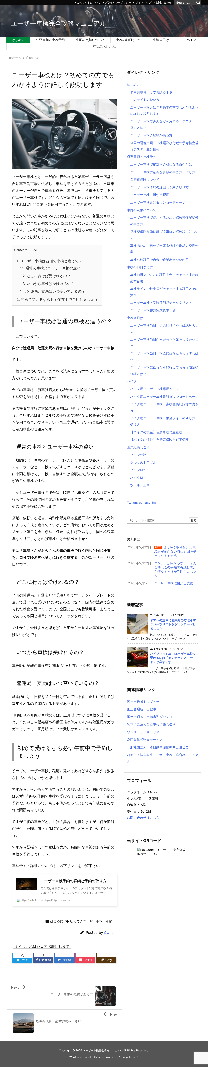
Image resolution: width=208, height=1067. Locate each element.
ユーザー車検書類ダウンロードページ (157, 202)
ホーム (16, 58)
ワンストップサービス (143, 732)
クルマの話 (138, 455)
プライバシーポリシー (118, 2)
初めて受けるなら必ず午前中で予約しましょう (57, 299)
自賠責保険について (144, 179)
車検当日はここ (138, 318)
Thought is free (128, 1057)
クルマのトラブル (143, 462)
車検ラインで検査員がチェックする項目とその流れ (164, 292)
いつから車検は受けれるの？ (47, 283)
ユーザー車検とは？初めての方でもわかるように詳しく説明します (164, 110)
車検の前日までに (140, 267)
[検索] (198, 2)
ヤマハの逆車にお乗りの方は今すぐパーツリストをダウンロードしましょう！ (173, 624)
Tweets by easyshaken (144, 503)
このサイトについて (89, 2)
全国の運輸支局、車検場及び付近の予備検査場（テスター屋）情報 (164, 146)
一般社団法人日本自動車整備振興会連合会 (158, 747)
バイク (132, 381)
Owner (109, 933)
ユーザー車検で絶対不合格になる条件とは (161, 164)
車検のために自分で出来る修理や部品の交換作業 (164, 249)
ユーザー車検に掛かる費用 (149, 195)
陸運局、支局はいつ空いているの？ (52, 291)
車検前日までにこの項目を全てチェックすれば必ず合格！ (164, 278)
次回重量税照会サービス (145, 740)
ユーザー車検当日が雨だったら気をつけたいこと (164, 343)
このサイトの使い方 (144, 100)
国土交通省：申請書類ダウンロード (153, 717)
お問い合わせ (163, 2)
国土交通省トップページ (145, 702)
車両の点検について (141, 210)
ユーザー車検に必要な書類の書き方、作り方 (162, 172)
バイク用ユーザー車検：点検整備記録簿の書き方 (164, 407)
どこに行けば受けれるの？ (45, 276)
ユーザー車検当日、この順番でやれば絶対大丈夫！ (164, 329)
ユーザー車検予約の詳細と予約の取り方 (159, 187)
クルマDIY (137, 470)
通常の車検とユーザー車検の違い (50, 268)
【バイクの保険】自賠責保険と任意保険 (159, 440)
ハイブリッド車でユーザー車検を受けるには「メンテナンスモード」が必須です (173, 658)
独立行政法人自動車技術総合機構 (151, 724)
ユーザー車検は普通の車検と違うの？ (49, 261)
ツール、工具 (140, 485)
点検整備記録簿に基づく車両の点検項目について (164, 235)
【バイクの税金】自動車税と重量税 (156, 432)
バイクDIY (137, 478)
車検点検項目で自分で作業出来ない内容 (159, 260)
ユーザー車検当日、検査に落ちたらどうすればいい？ (164, 356)
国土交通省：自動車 (141, 709)
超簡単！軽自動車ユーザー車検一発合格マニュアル (162, 758)
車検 (109, 921)
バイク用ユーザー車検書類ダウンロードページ (164, 397)
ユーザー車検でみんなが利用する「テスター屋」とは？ (162, 124)
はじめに (36, 58)
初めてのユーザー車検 (86, 921)
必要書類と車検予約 (141, 157)
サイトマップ (143, 2)
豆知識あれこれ (138, 447)
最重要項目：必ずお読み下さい (153, 92)
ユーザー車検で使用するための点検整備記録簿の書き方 (164, 221)
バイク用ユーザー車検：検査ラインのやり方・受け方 (164, 421)
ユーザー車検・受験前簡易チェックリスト (161, 303)
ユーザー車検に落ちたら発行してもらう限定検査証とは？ (164, 370)
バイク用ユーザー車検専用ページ (154, 389)
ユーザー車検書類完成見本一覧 (153, 310)
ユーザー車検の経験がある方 (151, 135)
